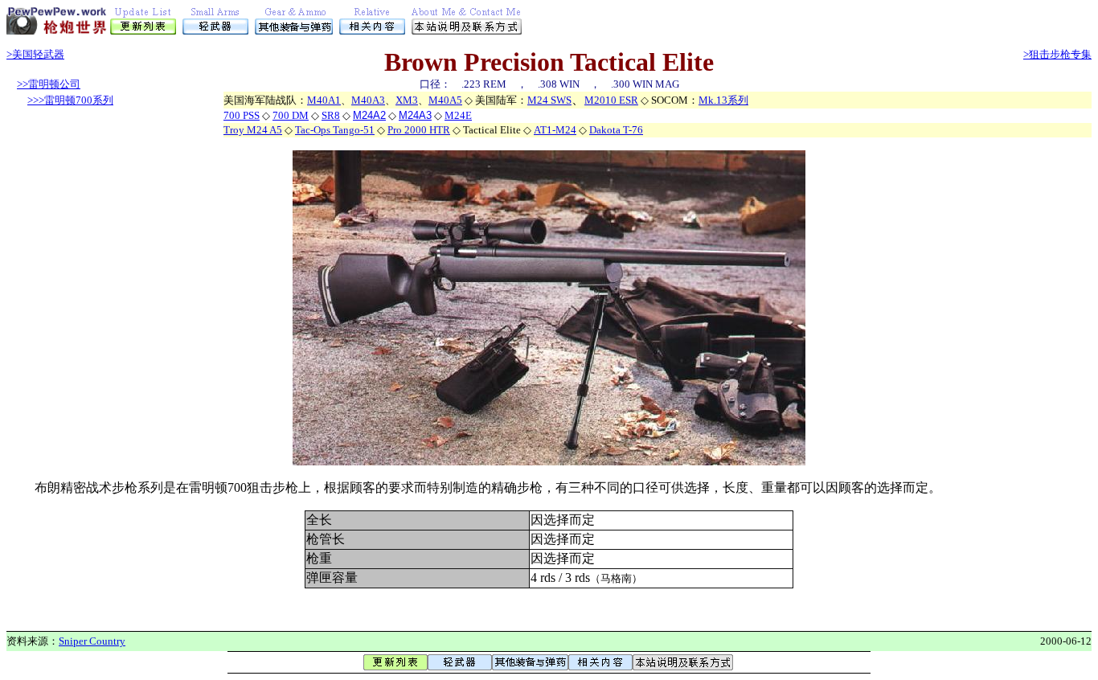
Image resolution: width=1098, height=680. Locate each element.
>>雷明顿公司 (48, 84)
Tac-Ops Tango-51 (335, 130)
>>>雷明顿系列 (70, 100)
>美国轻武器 (35, 54)
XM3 (406, 100)
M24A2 (369, 115)
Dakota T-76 (616, 130)
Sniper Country (92, 641)
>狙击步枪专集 (1057, 54)
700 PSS (241, 115)
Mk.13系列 (723, 100)
